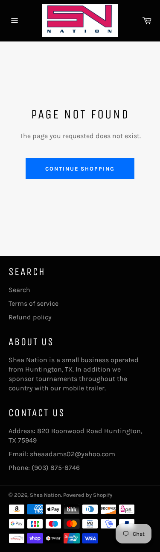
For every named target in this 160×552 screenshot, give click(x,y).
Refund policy (30, 317)
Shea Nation (45, 495)
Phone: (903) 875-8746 (44, 467)
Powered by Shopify (87, 495)
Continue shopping (80, 168)
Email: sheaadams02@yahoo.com (62, 454)
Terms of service (33, 303)
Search (19, 290)
